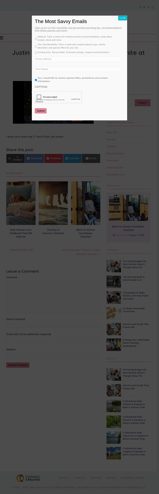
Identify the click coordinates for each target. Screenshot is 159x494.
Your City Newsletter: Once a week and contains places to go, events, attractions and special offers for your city (72, 46)
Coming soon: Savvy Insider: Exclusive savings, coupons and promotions (73, 52)
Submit (41, 111)
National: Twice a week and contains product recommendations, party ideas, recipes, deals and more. (75, 38)
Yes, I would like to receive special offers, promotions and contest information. (73, 79)
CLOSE (122, 18)
